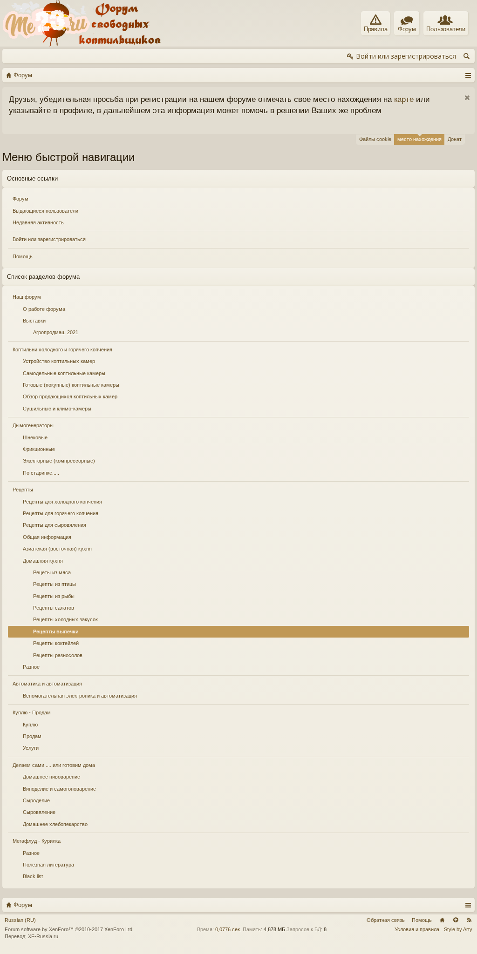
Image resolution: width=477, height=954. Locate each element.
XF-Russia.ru (43, 936)
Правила (376, 29)
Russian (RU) (20, 920)
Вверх (455, 920)
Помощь (23, 256)
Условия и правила (417, 929)
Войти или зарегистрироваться (49, 239)
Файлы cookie (375, 139)
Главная (442, 920)
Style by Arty (458, 929)
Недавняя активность (38, 222)
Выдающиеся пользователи (45, 211)
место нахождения (419, 139)
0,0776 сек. (228, 929)
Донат (455, 139)
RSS (469, 920)
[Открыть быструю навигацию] (467, 75)
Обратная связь (386, 920)
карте (404, 99)
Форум (20, 199)
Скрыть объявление (466, 97)
